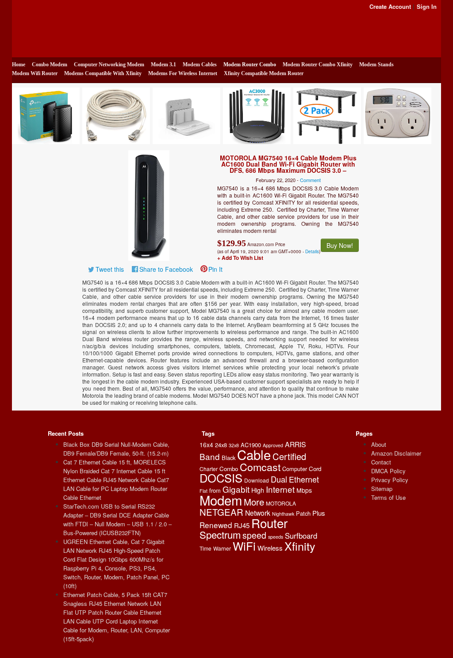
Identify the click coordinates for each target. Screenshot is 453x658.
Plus (318, 512)
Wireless (270, 547)
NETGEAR (221, 512)
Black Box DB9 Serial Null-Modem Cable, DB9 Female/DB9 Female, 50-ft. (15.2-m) (116, 448)
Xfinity (299, 546)
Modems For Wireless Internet (182, 73)
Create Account (390, 6)
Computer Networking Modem (109, 64)
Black (228, 457)
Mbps (304, 490)
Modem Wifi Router (35, 73)
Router (269, 523)
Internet (280, 489)
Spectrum (220, 534)
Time (205, 548)
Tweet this (110, 269)
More (254, 501)
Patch (303, 513)
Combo (228, 468)
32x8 (234, 445)
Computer (294, 468)
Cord (315, 468)
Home (18, 64)
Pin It (215, 269)
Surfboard (301, 535)
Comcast (260, 466)
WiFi (244, 545)
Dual (279, 479)
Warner (222, 548)
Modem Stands (376, 64)
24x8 (221, 445)
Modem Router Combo (249, 64)
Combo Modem (49, 64)
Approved (273, 445)
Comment (310, 179)
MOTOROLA (281, 503)
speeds (275, 536)
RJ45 (242, 525)
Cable (254, 454)
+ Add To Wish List (240, 257)
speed (254, 535)
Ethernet (304, 479)
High (257, 489)
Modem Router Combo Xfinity (318, 64)
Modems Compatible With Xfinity (103, 73)
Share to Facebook (166, 269)
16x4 (206, 444)
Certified (289, 456)
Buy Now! (339, 245)
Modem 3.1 (163, 64)
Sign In (427, 6)
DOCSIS (221, 478)
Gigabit (236, 489)
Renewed (216, 524)
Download (256, 480)
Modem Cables (200, 64)
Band (210, 456)
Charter (209, 468)
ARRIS (295, 444)
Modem (221, 500)
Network (257, 513)
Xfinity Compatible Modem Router (263, 73)
